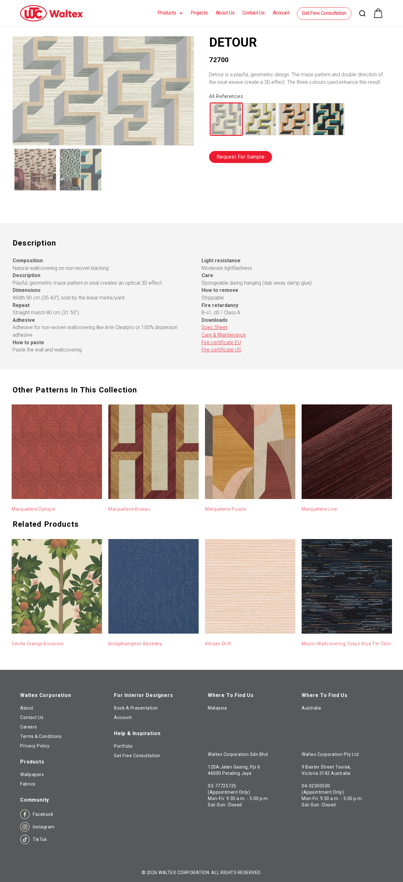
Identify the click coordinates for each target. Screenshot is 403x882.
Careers (28, 726)
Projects (199, 13)
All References (226, 96)
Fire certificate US (221, 350)
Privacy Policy (34, 745)
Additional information (47, 211)
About (26, 708)
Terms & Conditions (41, 736)
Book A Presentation (136, 708)
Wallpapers (32, 774)
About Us (225, 13)
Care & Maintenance (224, 335)
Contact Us (253, 13)
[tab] (48, 211)
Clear (215, 142)
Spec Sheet (214, 327)
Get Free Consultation (324, 13)
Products (166, 13)
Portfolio (123, 746)
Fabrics (28, 783)
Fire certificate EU (221, 342)
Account (281, 13)
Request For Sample (241, 157)
